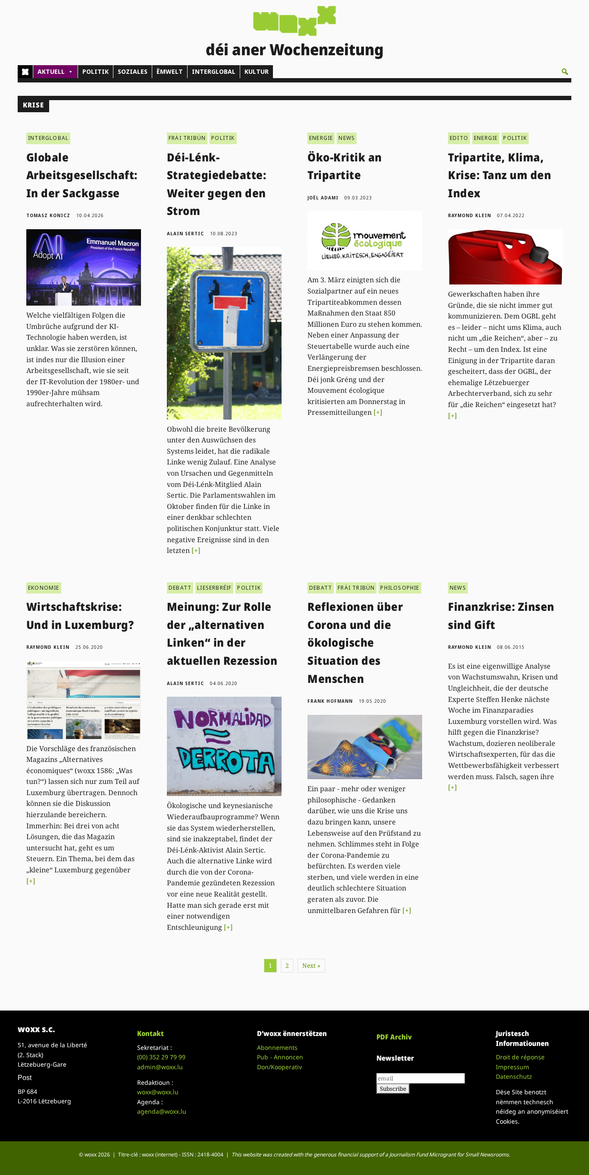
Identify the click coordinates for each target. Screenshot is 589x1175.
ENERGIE (321, 138)
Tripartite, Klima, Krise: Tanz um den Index (499, 175)
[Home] (25, 71)
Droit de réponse (520, 1057)
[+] (196, 550)
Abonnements (277, 1047)
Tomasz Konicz (48, 215)
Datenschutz (514, 1076)
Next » (311, 965)
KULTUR (256, 71)
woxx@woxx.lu (158, 1092)
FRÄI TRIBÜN (187, 138)
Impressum (512, 1067)
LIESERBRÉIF (214, 587)
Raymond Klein (469, 215)
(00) (161, 1057)
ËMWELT (170, 71)
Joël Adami (322, 198)
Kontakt (150, 1033)
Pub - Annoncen (280, 1057)
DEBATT (180, 587)
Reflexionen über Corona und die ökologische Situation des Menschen (355, 642)
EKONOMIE (44, 587)
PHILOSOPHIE (399, 587)
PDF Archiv (394, 1037)
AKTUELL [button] (51, 71)
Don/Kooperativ (279, 1067)
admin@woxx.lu (160, 1067)
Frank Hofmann (330, 701)
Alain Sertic (185, 234)
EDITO (459, 138)
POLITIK (95, 71)
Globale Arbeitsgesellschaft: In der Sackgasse (82, 175)
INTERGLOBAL (213, 71)
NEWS (346, 138)
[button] (564, 71)
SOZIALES (132, 71)
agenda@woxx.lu (161, 1111)
